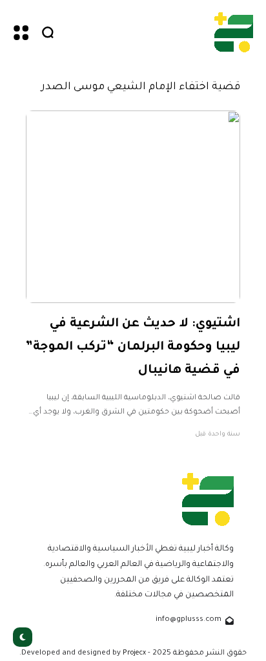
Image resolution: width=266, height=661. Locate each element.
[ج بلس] (233, 32)
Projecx (134, 653)
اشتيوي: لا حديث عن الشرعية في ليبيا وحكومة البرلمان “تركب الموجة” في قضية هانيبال (133, 347)
